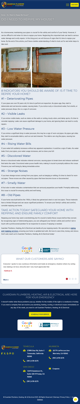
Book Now (74, 4)
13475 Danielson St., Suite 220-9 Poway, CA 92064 (36, 374)
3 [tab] (73, 279)
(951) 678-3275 (32, 361)
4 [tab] (76, 279)
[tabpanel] (40, 267)
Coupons (55, 369)
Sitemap (56, 397)
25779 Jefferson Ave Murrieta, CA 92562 (61, 352)
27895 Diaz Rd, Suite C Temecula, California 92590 (35, 353)
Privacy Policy (65, 397)
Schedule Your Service (40, 314)
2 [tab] (70, 279)
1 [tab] (67, 279)
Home (3, 15)
